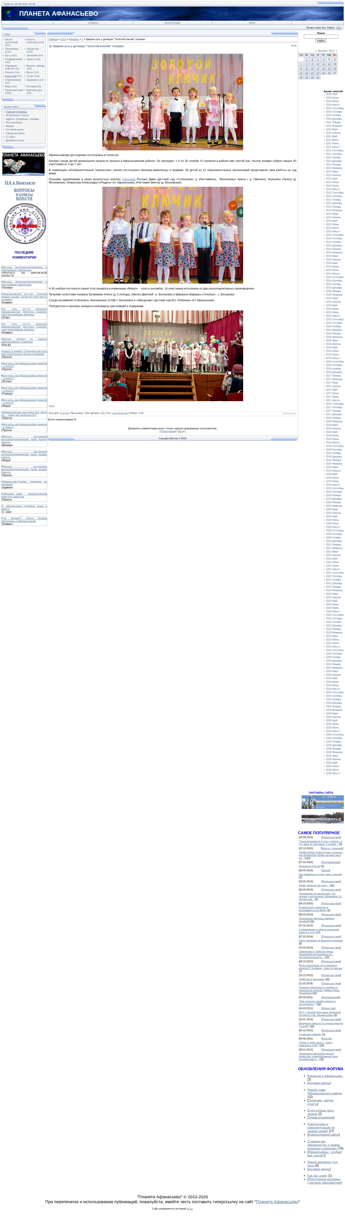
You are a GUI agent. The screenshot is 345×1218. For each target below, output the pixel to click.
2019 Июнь (332, 477)
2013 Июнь (332, 224)
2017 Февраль (334, 379)
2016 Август (333, 358)
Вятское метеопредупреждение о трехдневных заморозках (24, 268)
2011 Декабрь (334, 161)
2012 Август (333, 189)
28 (301, 77)
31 (318, 77)
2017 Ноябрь (333, 410)
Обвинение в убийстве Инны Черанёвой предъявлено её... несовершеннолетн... (316, 954)
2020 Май (331, 516)
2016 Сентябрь (335, 361)
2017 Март (332, 382)
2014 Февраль (334, 252)
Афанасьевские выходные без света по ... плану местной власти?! (24, 413)
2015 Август (333, 315)
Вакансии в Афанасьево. (325, 1076)
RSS (338, 27)
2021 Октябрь (334, 576)
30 (312, 77)
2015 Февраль (334, 294)
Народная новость (11, 67)
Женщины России (309, 866)
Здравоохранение (321, 1117)
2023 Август (333, 646)
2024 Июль (332, 685)
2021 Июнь (332, 562)
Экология (32, 55)
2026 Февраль (334, 752)
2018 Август (333, 442)
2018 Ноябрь (333, 453)
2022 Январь (333, 586)
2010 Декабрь (334, 118)
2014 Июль (332, 270)
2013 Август (333, 231)
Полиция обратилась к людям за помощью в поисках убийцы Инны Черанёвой (319, 990)
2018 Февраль (334, 421)
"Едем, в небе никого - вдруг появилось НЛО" (316, 1044)
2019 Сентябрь (335, 488)
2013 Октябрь (334, 238)
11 (323, 63)
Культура (10, 76)
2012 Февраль (334, 168)
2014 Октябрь (334, 280)
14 (301, 68)
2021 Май (331, 558)
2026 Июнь (332, 766)
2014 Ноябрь (333, 284)
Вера (8, 86)
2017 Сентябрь (335, 403)
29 (306, 77)
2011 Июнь (332, 139)
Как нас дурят (317, 1175)
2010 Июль (332, 101)
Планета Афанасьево (277, 1201)
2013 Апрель (333, 217)
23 (312, 72)
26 (329, 72)
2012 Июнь (332, 182)
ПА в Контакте (20, 182)
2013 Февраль (334, 210)
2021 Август (333, 569)
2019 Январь (333, 460)
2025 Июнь (332, 724)
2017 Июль (332, 396)
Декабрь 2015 (326, 50)
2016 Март (332, 340)
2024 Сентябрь (335, 692)
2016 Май (331, 347)
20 (335, 68)
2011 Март (332, 129)
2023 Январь (333, 629)
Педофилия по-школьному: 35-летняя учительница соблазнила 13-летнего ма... (320, 896)
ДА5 (103, 413)
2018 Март (332, 424)
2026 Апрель (333, 759)
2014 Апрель (333, 259)
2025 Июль (332, 727)
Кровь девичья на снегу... (314, 885)
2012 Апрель (333, 175)
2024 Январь (333, 664)
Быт (7, 55)
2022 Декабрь (334, 625)
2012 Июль (332, 185)
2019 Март (332, 467)
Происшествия (14, 90)
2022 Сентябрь (335, 614)
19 (329, 68)
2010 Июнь (332, 97)
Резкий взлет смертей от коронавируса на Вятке (313, 909)
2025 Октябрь (334, 738)
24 (318, 72)
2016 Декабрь (334, 372)
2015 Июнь (332, 308)
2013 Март (332, 213)
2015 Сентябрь (335, 319)
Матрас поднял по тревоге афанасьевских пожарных (24, 340)
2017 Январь (333, 375)
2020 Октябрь (334, 534)
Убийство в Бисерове (311, 979)
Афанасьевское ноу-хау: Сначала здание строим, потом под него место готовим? (24, 297)
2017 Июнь (332, 393)
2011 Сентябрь (335, 150)
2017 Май (331, 389)
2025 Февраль (334, 709)
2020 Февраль (334, 505)
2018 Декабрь (334, 456)
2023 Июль (332, 643)
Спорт (30, 76)
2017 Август (333, 400)
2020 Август (333, 526)
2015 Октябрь (334, 322)
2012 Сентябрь (335, 192)
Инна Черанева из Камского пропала (321, 940)
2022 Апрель (333, 597)
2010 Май (331, 94)
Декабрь (74, 39)
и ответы (24, 194)
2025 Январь (333, 706)
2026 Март (332, 755)
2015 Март (332, 298)
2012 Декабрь (334, 203)
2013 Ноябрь (333, 241)
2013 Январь (333, 206)
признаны (129, 179)
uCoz (190, 1208)
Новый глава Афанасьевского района (324, 1091)
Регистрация (172, 23)
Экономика (11, 48)
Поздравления (13, 59)
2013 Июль (332, 227)
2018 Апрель (333, 428)
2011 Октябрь (334, 153)
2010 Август (333, 104)
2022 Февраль (334, 590)
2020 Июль (332, 523)
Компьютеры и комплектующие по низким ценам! (321, 1127)
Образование (13, 79)
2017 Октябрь (334, 407)
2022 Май (331, 600)
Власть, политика (32, 41)
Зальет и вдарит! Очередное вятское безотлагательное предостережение (24, 352)
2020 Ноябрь (333, 537)
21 (301, 72)
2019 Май (331, 474)
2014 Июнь (332, 266)
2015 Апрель (333, 301)
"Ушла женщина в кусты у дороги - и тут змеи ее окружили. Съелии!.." (320, 842)
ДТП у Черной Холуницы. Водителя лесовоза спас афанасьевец (320, 1013)
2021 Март (332, 551)
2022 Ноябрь (333, 621)
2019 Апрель (333, 470)
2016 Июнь (332, 351)
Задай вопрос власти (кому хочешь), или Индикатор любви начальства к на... (321, 855)
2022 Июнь (332, 604)
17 (318, 68)
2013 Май (331, 220)
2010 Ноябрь (333, 115)
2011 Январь (333, 122)
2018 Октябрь (334, 449)
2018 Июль (332, 439)
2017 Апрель (333, 386)
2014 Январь (333, 248)
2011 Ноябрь (333, 157)
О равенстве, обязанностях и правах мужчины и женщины (323, 1145)
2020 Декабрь (334, 541)
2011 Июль (332, 143)
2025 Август (333, 731)
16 (312, 68)
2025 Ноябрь (333, 741)
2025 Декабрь (334, 745)
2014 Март (332, 256)
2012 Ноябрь (333, 199)
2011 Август (333, 146)
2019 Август (333, 484)
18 (323, 68)
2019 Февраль (334, 463)
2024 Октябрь (334, 695)
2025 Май (331, 720)
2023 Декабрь (334, 660)
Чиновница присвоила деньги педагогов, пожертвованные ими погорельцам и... (318, 1056)
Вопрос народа (35, 65)
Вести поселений (11, 41)
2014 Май (331, 263)
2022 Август (333, 611)
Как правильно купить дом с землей (320, 874)
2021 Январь (333, 544)
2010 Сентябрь (335, 108)
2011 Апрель (333, 132)
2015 (63, 39)
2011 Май (331, 136)
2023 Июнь (332, 639)
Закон (30, 59)
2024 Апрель (333, 674)
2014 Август (333, 273)
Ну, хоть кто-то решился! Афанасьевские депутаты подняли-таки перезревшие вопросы (24, 312)
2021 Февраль (334, 548)
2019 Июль (332, 481)
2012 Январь (333, 164)
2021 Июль (332, 565)
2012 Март (332, 171)
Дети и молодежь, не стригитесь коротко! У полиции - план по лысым (320, 967)
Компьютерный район (323, 1134)
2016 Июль (332, 354)
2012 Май (331, 178)
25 (323, 72)
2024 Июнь (332, 681)
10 (318, 63)
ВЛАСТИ (24, 199)
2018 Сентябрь (335, 446)
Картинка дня (34, 90)
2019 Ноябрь (333, 495)
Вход (252, 23)
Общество (33, 48)
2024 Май (331, 678)
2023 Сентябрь (335, 650)
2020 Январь (333, 502)
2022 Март (332, 593)
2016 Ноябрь (333, 368)
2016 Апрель (333, 344)
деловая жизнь (319, 1083)
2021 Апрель (333, 555)
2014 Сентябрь (335, 277)
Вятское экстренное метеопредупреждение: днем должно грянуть (24, 439)
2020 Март (332, 509)
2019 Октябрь (334, 491)
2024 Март (332, 671)
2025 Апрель (333, 717)
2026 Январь (333, 748)
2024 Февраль (334, 667)
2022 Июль (332, 607)
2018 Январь (333, 417)
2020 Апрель (333, 512)
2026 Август (333, 773)
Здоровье (32, 79)
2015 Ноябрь (333, 326)
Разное (9, 72)
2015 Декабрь (334, 329)
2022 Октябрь (334, 618)
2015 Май (331, 305)
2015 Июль (332, 312)
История (32, 86)
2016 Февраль (334, 336)
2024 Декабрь (334, 702)
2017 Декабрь (334, 414)
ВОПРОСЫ (24, 190)
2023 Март (332, 636)
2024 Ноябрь (333, 699)
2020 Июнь (332, 519)
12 (329, 63)
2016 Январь (333, 333)
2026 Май (331, 762)
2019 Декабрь (334, 498)
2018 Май (331, 431)
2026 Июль (332, 769)
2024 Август (333, 688)
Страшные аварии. (310, 1034)
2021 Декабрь (334, 583)
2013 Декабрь (334, 245)
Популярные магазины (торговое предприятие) (324, 1180)
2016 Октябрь (334, 365)
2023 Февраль (334, 632)
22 (306, 72)
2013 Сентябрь (335, 234)
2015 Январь (333, 291)
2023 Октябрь (334, 653)
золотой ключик (120, 413)
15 (306, 68)
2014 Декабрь (334, 287)
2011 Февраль (334, 125)
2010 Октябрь (334, 111)
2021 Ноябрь (333, 579)
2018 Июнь (332, 435)
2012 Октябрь (334, 196)
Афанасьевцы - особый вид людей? (324, 1153)
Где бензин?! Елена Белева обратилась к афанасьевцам (24, 519)
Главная (93, 23)
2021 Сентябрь (335, 572)
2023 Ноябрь (333, 657)
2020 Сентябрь (335, 530)
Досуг (30, 72)
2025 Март (332, 713)
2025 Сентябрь (335, 734)
